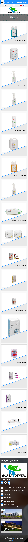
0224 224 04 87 (7, 494)
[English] (24, 5)
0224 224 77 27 (7, 497)
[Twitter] (5, 482)
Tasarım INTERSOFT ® (14, 540)
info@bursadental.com (9, 501)
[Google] (9, 482)
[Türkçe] (21, 5)
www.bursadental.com (9, 504)
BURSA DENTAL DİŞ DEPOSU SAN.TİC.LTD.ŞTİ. (14, 487)
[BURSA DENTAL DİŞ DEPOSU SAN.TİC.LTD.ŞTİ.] (14, 10)
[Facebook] (2, 482)
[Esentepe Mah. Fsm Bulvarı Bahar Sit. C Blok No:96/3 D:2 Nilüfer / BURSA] (2, 491)
